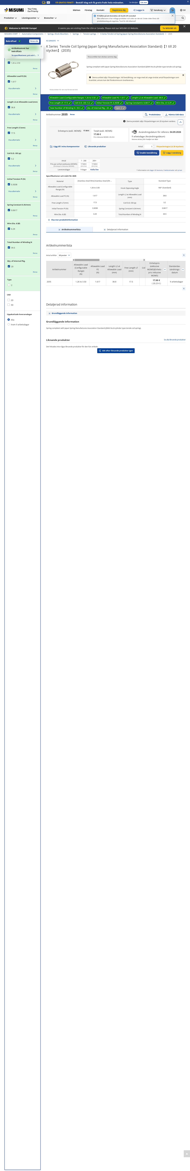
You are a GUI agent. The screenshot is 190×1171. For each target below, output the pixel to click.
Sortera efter (164, 269)
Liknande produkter (97, 146)
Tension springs (89, 34)
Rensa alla (34, 41)
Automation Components (32, 34)
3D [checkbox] (12, 305)
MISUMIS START (11, 34)
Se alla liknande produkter (175, 340)
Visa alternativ (14, 88)
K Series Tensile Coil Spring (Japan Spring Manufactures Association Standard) (132, 34)
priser (180, 170)
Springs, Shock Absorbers (58, 34)
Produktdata (155, 114)
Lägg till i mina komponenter (66, 146)
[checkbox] (22, 63)
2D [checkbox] (12, 300)
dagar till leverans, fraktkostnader (162, 170)
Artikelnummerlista (71, 229)
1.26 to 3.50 (15, 63)
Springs (76, 34)
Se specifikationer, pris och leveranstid (24, 55)
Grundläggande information (64, 313)
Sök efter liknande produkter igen (117, 350)
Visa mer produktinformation (64, 220)
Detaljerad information (117, 229)
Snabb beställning (148, 152)
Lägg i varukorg (173, 152)
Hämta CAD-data (176, 114)
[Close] (172, 15)
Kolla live (94, 169)
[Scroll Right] (144, 260)
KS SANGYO (51, 40)
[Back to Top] (187, 1153)
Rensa (35, 68)
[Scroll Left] (74, 260)
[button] (143, 2)
